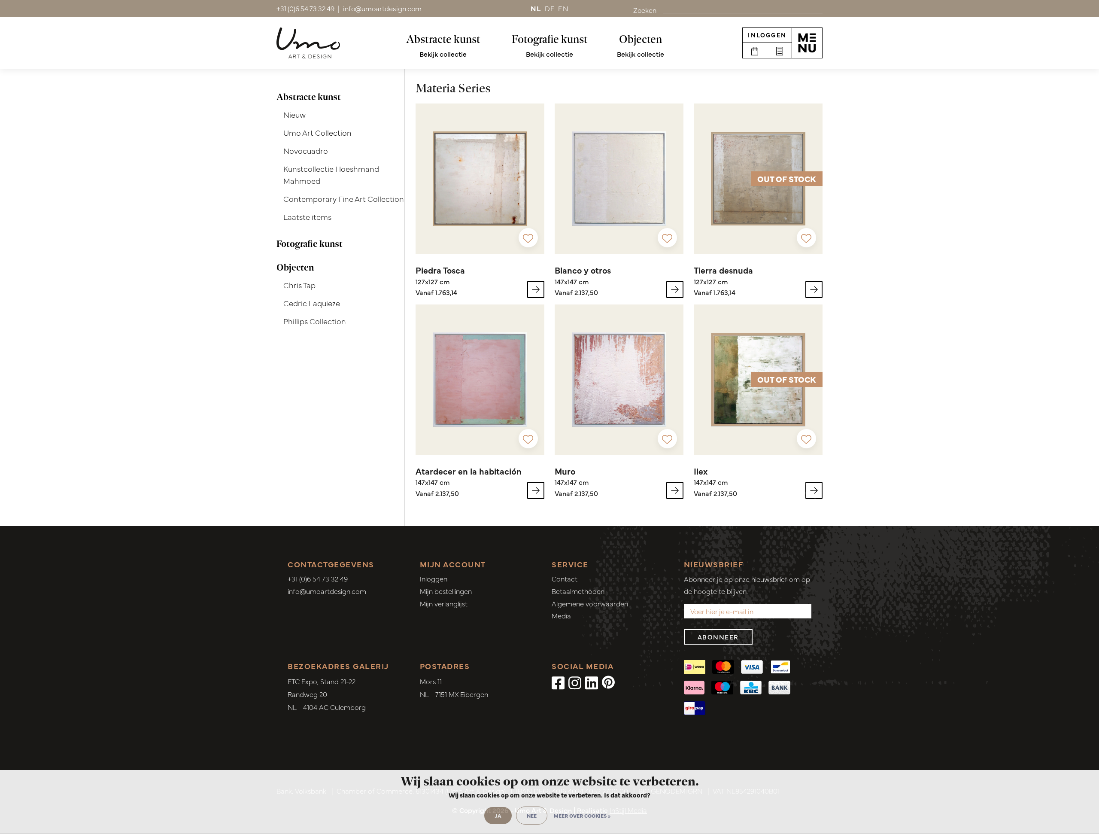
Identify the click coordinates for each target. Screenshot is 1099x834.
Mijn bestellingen (446, 591)
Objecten (640, 39)
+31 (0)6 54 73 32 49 (318, 578)
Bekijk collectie (443, 53)
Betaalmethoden (578, 591)
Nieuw (294, 114)
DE (550, 8)
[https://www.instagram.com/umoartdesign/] (574, 682)
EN (563, 8)
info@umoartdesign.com (327, 591)
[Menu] (807, 43)
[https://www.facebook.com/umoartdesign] (558, 682)
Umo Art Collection (317, 132)
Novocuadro (305, 150)
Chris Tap (299, 285)
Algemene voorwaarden (590, 603)
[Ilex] (814, 490)
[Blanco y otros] (619, 179)
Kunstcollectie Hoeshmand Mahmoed (331, 174)
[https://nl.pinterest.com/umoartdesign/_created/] (608, 682)
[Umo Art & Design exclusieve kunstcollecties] (308, 42)
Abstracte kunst (443, 39)
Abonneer (718, 636)
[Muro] (619, 380)
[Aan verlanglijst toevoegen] (528, 237)
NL (536, 8)
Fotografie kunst (550, 39)
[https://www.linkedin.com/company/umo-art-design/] (591, 682)
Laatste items (307, 216)
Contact (564, 578)
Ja (498, 815)
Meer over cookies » (582, 815)
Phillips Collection (314, 321)
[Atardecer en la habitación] (480, 380)
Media (561, 615)
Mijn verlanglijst (444, 603)
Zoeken (644, 10)
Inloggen (767, 34)
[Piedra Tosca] (480, 179)
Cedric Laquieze (311, 303)
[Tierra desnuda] (814, 289)
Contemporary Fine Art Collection (343, 198)
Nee (532, 815)
